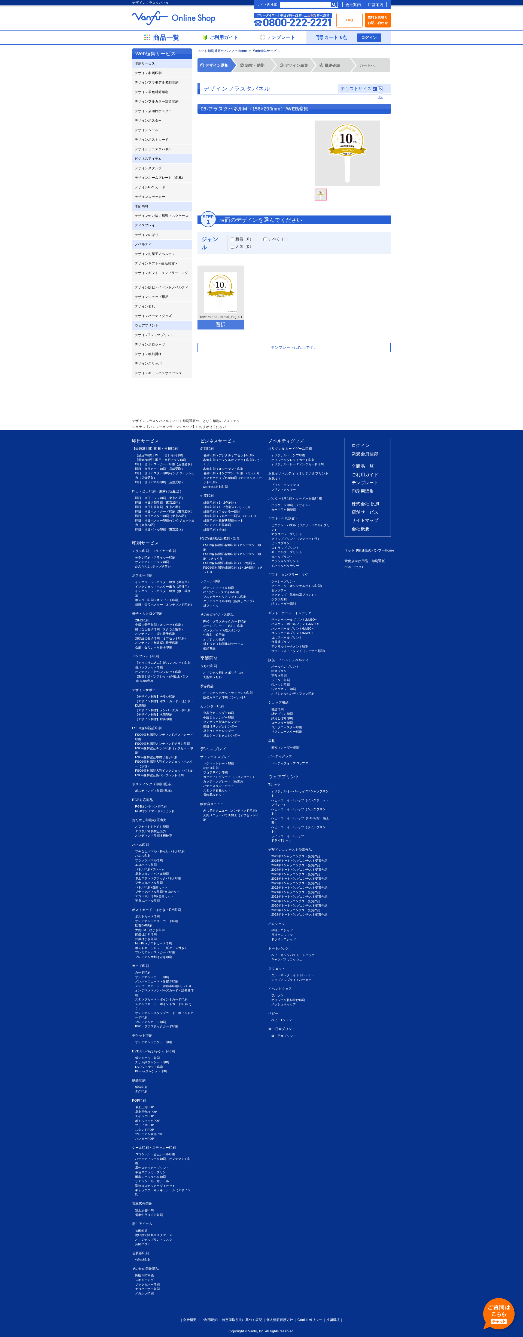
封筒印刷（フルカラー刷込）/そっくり (230, 515)
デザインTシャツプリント (154, 335)
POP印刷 (139, 1100)
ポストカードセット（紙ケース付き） (161, 948)
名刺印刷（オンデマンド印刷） (224, 468)
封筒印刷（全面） (215, 529)
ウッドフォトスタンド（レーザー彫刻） (299, 650)
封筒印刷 (207, 496)
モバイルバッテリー (285, 565)
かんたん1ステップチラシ (153, 566)
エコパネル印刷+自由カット (154, 896)
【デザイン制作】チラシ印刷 (155, 696)
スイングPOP (144, 1116)
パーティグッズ (280, 756)
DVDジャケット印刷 (149, 1066)
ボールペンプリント (285, 666)
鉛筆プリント (280, 671)
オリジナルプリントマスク (153, 1239)
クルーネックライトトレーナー (292, 975)
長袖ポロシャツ (282, 934)
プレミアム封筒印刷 (217, 524)
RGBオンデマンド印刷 (151, 806)
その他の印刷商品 (145, 1269)
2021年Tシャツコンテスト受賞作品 (295, 892)
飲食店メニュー (212, 804)
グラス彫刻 (279, 599)
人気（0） (243, 246)
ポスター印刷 (142, 575)
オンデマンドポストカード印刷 (156, 921)
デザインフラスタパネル (153, 149)
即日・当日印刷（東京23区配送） (157, 491)
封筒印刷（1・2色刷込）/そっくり (227, 507)
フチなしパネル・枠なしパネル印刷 (159, 851)
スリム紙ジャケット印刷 (152, 1062)
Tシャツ (274, 785)
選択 (221, 324)
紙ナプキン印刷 (282, 713)
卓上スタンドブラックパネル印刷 (158, 878)
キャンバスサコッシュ (286, 959)
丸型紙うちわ (212, 677)
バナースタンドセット (218, 785)
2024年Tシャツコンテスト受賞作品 (295, 865)
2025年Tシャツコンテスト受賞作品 (295, 856)
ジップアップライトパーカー (291, 979)
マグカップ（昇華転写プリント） (294, 594)
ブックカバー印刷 (147, 1284)
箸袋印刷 (277, 709)
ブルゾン (277, 995)
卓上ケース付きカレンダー (221, 735)
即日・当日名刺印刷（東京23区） (158, 502)
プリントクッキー (283, 489)
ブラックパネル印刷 (149, 860)
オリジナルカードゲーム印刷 (290, 449)
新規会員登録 (365, 453)
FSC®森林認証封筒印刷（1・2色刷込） (230, 563)
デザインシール (146, 130)
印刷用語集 (363, 491)
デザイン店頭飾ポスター (153, 111)
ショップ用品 (278, 702)
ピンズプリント (282, 543)
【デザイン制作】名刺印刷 (153, 714)
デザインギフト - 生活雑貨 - (156, 263)
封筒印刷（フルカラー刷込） (223, 511)
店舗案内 (375, 4)
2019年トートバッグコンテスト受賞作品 (299, 914)
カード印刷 (140, 966)
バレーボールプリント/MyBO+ (292, 628)
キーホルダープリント (286, 552)
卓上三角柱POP (146, 1111)
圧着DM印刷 (143, 925)
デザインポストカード (151, 139)
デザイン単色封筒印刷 (151, 92)
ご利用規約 (209, 1320)
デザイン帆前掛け (148, 354)
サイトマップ (365, 520)
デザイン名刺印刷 (148, 73)
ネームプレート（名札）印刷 (223, 625)
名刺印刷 (207, 449)
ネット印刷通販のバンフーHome (222, 51)
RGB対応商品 (142, 800)
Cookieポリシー (309, 1320)
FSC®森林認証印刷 (147, 728)
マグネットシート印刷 (218, 763)
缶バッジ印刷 (280, 684)
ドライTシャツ (281, 840)
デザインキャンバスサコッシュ (158, 373)
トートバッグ (278, 948)
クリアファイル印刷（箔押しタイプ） (229, 601)
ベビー (273, 1013)
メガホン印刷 (144, 1293)
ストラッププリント (285, 547)
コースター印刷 (282, 722)
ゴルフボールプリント (286, 637)
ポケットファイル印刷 (218, 587)
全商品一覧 (363, 466)
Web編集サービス (266, 51)
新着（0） (243, 239)
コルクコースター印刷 (286, 727)
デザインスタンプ (148, 168)
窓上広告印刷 (144, 1210)
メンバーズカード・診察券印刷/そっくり (163, 986)
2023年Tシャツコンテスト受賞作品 (295, 874)
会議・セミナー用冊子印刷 (153, 647)
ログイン (369, 37)
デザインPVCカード (150, 187)
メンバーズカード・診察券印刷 (156, 981)
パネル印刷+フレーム (150, 869)
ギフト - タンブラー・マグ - (289, 575)
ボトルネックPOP (147, 1120)
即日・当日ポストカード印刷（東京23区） (164, 511)
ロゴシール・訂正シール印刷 (155, 1154)
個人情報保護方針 (279, 1320)
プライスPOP (144, 1125)
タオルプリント (282, 556)
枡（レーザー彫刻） (285, 603)
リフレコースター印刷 (286, 731)
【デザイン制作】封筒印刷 (153, 719)
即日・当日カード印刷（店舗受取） (159, 468)
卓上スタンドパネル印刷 (152, 873)
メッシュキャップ (283, 1004)
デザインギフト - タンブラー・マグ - (161, 275)
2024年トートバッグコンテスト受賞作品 (299, 869)
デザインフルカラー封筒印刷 (156, 101)
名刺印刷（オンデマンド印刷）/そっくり (231, 473)
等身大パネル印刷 (147, 900)
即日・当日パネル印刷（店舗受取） (159, 482)
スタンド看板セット (217, 790)
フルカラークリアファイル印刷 (224, 596)
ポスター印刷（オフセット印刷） (158, 600)
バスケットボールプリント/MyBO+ (295, 624)
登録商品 (209, 648)
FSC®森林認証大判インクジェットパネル (164, 770)
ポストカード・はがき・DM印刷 (156, 910)
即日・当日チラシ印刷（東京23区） (160, 498)
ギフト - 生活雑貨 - (282, 518)
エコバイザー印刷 (147, 1288)
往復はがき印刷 (146, 939)
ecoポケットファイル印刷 (221, 592)
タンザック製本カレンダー (221, 721)
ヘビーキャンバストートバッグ (292, 955)
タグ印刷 (141, 1091)
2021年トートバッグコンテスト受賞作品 (299, 896)
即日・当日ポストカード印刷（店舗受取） (164, 464)
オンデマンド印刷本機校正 (153, 835)
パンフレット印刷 (145, 656)
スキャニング (144, 1279)
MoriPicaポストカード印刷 (153, 943)
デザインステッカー (150, 197)
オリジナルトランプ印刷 (288, 455)
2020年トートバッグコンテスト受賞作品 (299, 905)
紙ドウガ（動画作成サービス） (224, 643)
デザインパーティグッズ (153, 316)
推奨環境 (333, 1320)
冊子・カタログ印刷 (147, 613)
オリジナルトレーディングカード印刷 (297, 464)
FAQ (349, 20)
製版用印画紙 (144, 1275)
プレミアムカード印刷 (150, 1022)
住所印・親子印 (214, 634)
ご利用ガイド (365, 474)
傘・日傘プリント (281, 1029)
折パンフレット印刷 (149, 667)
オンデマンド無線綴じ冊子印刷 (156, 642)
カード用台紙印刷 (283, 509)
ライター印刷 (280, 680)
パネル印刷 (140, 845)
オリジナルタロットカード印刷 (292, 459)
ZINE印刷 (141, 620)
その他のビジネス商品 (217, 615)
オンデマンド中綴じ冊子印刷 (155, 633)
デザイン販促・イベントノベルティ (161, 287)
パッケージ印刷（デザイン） (291, 505)
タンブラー (279, 590)
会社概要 (360, 528)
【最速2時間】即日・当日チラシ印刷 (160, 459)
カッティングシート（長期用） (224, 781)
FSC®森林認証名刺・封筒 (220, 538)
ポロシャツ (276, 924)
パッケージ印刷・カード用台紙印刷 (295, 498)
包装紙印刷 (140, 1253)
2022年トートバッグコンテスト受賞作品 (299, 887)
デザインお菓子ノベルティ (155, 254)
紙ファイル (211, 605)
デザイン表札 (145, 306)
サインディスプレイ (215, 757)
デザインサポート (145, 690)
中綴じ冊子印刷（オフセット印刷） (159, 624)
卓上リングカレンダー (218, 730)
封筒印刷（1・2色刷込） (220, 502)
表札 (271, 741)
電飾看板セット (214, 794)
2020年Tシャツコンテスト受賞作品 (295, 901)
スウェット (276, 969)
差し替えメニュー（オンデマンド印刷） (231, 810)
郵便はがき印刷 (146, 934)
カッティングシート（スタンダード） (229, 776)
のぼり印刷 (211, 767)
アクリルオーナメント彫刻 (289, 646)
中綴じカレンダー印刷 (218, 717)
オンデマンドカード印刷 (152, 977)
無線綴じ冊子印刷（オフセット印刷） (161, 638)
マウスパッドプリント (286, 534)
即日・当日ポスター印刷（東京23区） (161, 515)
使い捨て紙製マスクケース (153, 1235)
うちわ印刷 (208, 666)
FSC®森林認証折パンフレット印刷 (159, 775)
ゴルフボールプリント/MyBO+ (292, 632)
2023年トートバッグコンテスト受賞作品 (299, 878)
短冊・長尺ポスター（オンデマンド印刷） (164, 604)
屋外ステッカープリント (152, 1167)
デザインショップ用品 (151, 297)
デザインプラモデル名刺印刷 (156, 82)
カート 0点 (335, 37)
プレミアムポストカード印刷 (155, 952)
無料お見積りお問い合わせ (378, 20)
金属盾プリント (282, 641)
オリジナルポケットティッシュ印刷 (228, 692)
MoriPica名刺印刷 (215, 486)
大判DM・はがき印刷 (150, 930)
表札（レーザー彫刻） (286, 747)
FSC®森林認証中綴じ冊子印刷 (156, 757)
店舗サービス (365, 512)
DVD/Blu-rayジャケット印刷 (153, 1051)
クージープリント (283, 581)
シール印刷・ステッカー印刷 (154, 1148)
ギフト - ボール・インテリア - (291, 613)
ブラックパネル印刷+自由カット (157, 891)
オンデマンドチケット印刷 (153, 1042)
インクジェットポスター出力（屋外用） (163, 586)
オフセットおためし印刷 (152, 826)
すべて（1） (278, 239)
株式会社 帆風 (365, 503)
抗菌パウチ (143, 1244)
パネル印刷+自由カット (151, 887)
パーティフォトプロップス (289, 763)
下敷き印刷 (279, 675)
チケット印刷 (142, 1035)
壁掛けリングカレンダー (220, 726)
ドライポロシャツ (283, 939)
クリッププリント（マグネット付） (296, 538)
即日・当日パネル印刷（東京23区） (160, 529)
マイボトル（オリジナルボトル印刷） (297, 585)
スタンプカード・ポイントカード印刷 (161, 999)
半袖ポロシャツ (282, 930)
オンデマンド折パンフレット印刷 (158, 671)
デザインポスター (148, 120)
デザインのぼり (146, 235)
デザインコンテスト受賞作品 (290, 850)
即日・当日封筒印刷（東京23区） (158, 507)
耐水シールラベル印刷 (150, 1176)
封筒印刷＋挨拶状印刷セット (223, 520)
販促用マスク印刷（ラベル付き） (226, 697)
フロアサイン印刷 (215, 772)
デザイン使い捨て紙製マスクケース (161, 216)
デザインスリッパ (148, 363)
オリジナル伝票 (214, 639)
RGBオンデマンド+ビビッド (154, 811)
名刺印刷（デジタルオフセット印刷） (229, 455)
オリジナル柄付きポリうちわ (223, 672)
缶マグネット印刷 (283, 689)
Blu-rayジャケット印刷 (151, 1071)
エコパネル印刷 (146, 864)
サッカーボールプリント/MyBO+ (294, 619)
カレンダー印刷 (212, 706)
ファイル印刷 (210, 581)
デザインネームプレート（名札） (160, 178)
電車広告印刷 (142, 1204)
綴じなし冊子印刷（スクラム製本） (159, 629)
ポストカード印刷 (147, 916)
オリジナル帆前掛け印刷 (288, 1000)
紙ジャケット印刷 (147, 1057)
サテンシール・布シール (152, 1181)
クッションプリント (285, 561)
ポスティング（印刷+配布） (153, 784)
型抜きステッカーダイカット (155, 1185)
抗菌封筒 (141, 1230)
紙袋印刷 (138, 1080)
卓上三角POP (144, 1107)
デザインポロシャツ (150, 344)
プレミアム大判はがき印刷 (153, 957)
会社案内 (353, 4)
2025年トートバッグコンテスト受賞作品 (299, 860)
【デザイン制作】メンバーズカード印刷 (163, 710)
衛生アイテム (142, 1224)
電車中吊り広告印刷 (149, 1214)
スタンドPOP (144, 1129)
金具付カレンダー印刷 (218, 712)
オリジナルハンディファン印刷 (292, 693)
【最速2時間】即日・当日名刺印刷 (159, 455)
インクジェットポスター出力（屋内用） (163, 582)
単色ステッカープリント (152, 1172)
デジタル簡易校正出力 (150, 831)
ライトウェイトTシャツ (287, 836)
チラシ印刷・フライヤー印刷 (154, 551)
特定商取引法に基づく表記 (242, 1320)
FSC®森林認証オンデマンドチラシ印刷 (162, 743)
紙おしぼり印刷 (282, 718)
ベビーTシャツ (281, 1020)
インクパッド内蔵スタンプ (221, 630)
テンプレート (365, 482)
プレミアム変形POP (149, 1134)
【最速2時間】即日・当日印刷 (155, 449)
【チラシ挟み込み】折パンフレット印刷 (163, 662)
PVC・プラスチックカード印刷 (156, 1026)
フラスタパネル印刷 (149, 882)
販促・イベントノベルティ (288, 660)
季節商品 (207, 686)
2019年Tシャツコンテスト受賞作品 (295, 910)
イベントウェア (280, 989)
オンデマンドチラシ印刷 (152, 561)
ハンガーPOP (144, 1138)
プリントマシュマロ (285, 484)
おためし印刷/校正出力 (149, 820)
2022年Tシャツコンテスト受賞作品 (295, 883)
